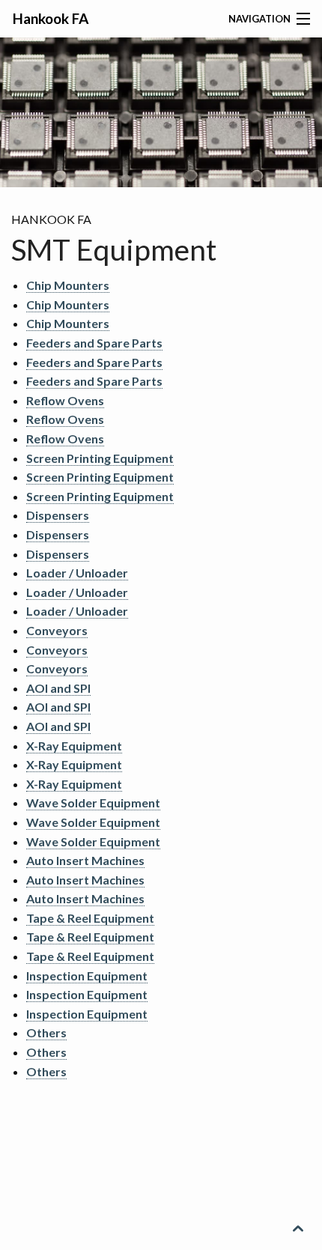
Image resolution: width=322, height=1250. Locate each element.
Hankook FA (50, 18)
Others (46, 1032)
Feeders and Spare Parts (94, 343)
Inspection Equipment (87, 975)
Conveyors (57, 630)
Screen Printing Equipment (100, 458)
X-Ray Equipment (74, 745)
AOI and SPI (58, 688)
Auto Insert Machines (85, 860)
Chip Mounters (67, 285)
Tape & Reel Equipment (90, 918)
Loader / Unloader (77, 572)
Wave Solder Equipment (93, 802)
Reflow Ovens (65, 400)
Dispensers (57, 515)
